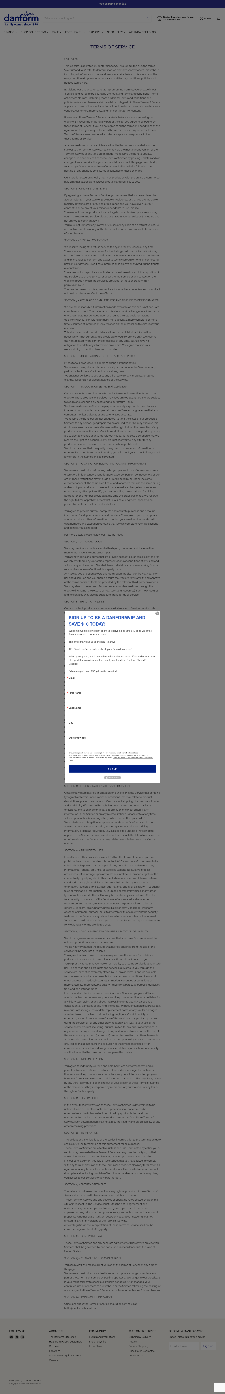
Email (72, 678)
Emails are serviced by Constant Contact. (128, 757)
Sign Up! (112, 768)
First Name (75, 693)
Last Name (75, 708)
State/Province (77, 737)
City (71, 723)
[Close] (157, 613)
